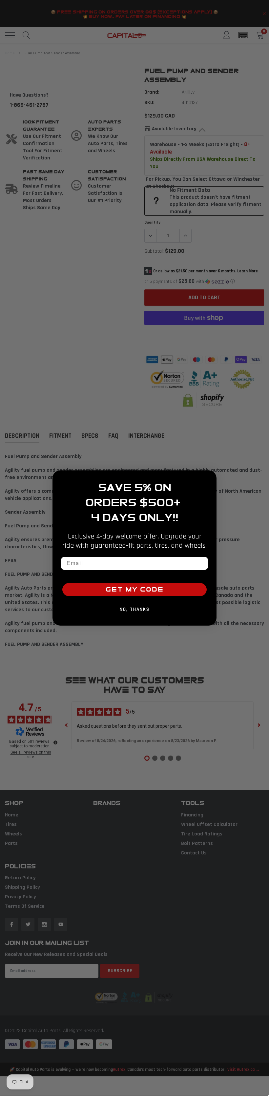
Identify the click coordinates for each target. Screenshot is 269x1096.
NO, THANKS (135, 609)
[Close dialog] (209, 478)
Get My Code (135, 589)
